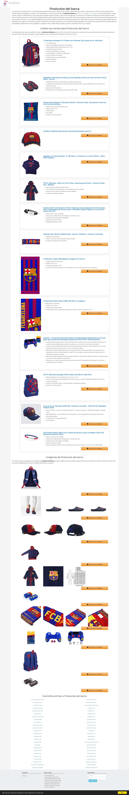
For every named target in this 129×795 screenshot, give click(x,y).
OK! (122, 793)
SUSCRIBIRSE (93, 780)
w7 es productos (93, 13)
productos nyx (80, 13)
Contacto (24, 776)
